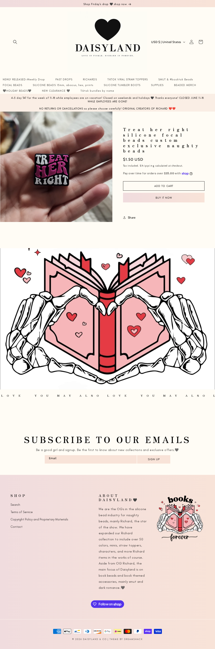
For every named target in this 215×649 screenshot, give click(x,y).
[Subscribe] (153, 459)
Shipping (147, 165)
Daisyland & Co (95, 639)
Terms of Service (21, 512)
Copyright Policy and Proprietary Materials (39, 519)
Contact (16, 527)
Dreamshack (133, 639)
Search (15, 505)
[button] (15, 42)
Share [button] (132, 217)
